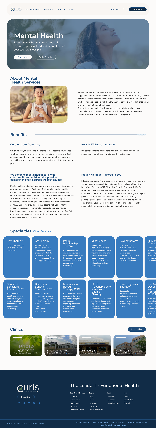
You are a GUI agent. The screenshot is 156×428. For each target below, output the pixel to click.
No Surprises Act (118, 422)
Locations (60, 9)
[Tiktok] (39, 403)
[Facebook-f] (19, 403)
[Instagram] (24, 403)
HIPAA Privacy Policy (100, 422)
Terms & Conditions (82, 422)
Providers (48, 9)
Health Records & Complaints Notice (113, 425)
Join (125, 393)
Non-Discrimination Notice (137, 422)
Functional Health (33, 9)
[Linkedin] (34, 403)
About (71, 9)
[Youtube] (29, 403)
